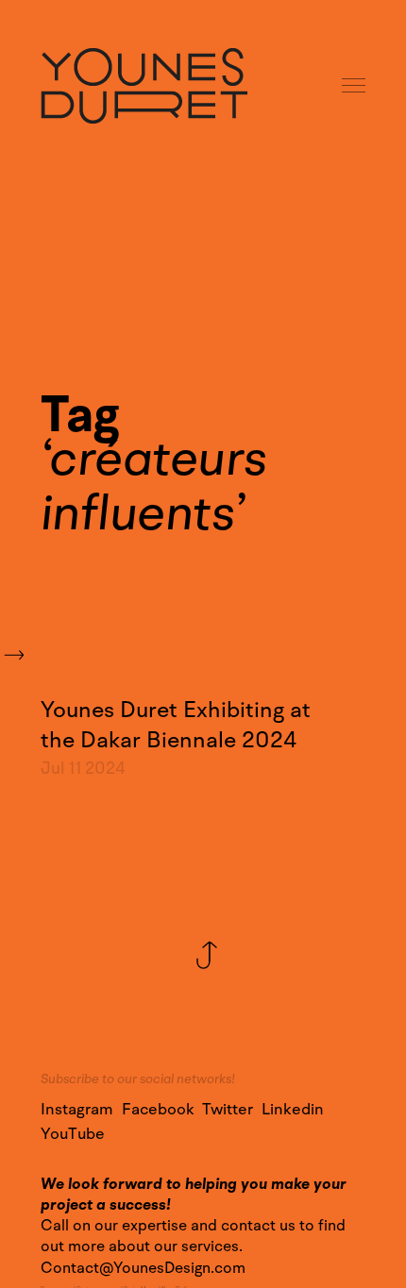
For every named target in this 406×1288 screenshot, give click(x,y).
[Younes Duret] (144, 86)
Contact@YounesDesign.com (143, 1268)
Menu (355, 86)
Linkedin (293, 1109)
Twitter (227, 1109)
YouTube (73, 1134)
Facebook (158, 1109)
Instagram (77, 1109)
